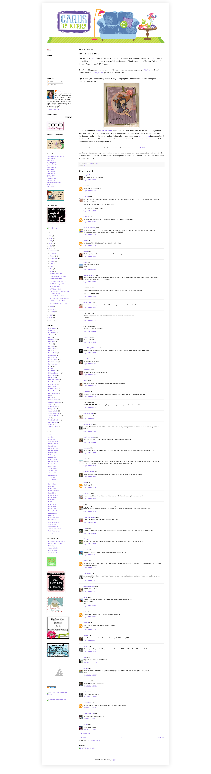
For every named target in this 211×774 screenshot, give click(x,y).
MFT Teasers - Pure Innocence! (59, 298)
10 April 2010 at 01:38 (90, 662)
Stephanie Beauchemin (54, 182)
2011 (50, 246)
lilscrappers (87, 539)
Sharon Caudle (51, 179)
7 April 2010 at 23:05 (90, 307)
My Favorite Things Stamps (56, 541)
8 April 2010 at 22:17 (90, 629)
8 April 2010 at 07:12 (90, 385)
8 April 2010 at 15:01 (90, 533)
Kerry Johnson (62, 91)
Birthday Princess (55, 286)
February (53, 309)
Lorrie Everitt (52, 504)
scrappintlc (87, 370)
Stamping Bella (52, 411)
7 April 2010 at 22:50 (90, 269)
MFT (85, 165)
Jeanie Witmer (52, 468)
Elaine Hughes (52, 455)
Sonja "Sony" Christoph (91, 348)
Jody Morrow (52, 479)
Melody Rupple (52, 511)
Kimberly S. (87, 493)
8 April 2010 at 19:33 (90, 591)
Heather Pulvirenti (53, 461)
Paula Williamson (53, 517)
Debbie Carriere (53, 450)
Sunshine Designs (53, 413)
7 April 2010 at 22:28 (90, 245)
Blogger (113, 760)
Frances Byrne (52, 459)
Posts (51, 81)
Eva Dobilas (52, 457)
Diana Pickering (51, 166)
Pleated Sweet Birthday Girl (58, 276)
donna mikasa (88, 302)
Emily (85, 482)
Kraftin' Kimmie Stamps (55, 543)
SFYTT (50, 404)
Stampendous (52, 406)
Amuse (50, 330)
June (52, 266)
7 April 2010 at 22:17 (90, 191)
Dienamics (51, 341)
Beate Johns (52, 446)
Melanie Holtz (51, 177)
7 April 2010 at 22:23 (90, 222)
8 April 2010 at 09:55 (90, 418)
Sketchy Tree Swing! (56, 279)
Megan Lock (52, 508)
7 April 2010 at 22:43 (90, 256)
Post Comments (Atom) (93, 740)
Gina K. (50, 344)
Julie (142, 147)
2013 (50, 241)
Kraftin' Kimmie (51, 175)
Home (122, 737)
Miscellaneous (52, 375)
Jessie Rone (50, 169)
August (52, 261)
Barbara (86, 391)
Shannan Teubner (53, 522)
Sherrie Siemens (53, 526)
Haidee (86, 692)
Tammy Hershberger (54, 529)
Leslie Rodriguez (89, 437)
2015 (50, 236)
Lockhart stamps (53, 364)
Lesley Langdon (53, 495)
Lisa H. (86, 381)
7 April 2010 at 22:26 (90, 234)
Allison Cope (87, 703)
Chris (85, 528)
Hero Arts (51, 346)
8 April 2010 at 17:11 (90, 555)
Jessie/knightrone (89, 586)
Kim (85, 186)
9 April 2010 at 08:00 (90, 640)
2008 (50, 317)
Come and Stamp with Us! (57, 281)
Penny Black (52, 386)
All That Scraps (52, 552)
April (51, 271)
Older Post (160, 737)
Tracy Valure (50, 186)
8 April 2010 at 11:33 (90, 466)
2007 (50, 320)
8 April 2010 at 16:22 (90, 544)
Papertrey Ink (52, 384)
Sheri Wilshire (51, 180)
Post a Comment (86, 733)
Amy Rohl (51, 437)
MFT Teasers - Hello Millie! (58, 301)
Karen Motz (51, 486)
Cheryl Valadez (51, 162)
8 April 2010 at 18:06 (90, 580)
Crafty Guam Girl (89, 713)
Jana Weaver (88, 359)
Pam (85, 612)
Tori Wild (51, 533)
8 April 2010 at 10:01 (90, 431)
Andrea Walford (53, 441)
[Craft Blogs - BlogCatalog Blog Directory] (59, 694)
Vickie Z (86, 646)
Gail (85, 657)
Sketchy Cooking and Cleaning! (59, 284)
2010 (50, 248)
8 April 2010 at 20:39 (90, 606)
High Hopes (51, 348)
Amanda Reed (51, 158)
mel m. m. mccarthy (90, 228)
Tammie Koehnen (89, 275)
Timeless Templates (54, 420)
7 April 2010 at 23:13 (90, 320)
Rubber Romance (53, 400)
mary (85, 597)
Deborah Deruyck (52, 164)
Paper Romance (53, 382)
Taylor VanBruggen (54, 531)
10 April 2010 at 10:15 (90, 697)
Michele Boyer (88, 424)
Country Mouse (88, 413)
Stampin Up (51, 409)
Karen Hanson (51, 171)
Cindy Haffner (88, 175)
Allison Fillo (51, 435)
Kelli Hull (86, 197)
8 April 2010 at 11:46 (90, 476)
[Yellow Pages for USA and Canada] (51, 687)
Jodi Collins (51, 477)
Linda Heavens (52, 497)
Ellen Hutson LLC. (53, 550)
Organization (52, 377)
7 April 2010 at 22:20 (90, 211)
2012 (50, 243)
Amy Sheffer (87, 573)
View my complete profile (54, 109)
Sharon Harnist (52, 524)
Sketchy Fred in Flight (56, 273)
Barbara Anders (53, 444)
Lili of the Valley (53, 362)
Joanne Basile (52, 475)
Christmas (51, 335)
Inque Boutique (52, 357)
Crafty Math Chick (89, 517)
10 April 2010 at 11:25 (90, 708)
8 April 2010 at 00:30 (90, 364)
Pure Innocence (53, 393)
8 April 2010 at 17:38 (90, 567)
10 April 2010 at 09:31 (90, 686)
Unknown (86, 217)
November (53, 253)
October (52, 256)
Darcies (50, 337)
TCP (49, 418)
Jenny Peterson (51, 168)
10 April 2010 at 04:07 (90, 675)
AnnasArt (87, 681)
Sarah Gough (52, 520)
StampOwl (87, 337)
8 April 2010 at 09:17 (90, 396)
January (52, 312)
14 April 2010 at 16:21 (90, 729)
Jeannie (86, 635)
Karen (85, 262)
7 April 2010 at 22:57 (90, 282)
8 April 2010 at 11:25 (90, 453)
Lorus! (86, 550)
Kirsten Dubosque (53, 491)
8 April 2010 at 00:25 (90, 353)
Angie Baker (50, 160)
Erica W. (86, 448)
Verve (50, 424)
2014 (50, 238)
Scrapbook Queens (54, 402)
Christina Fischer (89, 471)
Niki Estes (51, 515)
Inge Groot (51, 464)
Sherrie (86, 561)
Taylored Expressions (54, 415)
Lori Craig (51, 502)
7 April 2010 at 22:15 (90, 180)
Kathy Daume (52, 488)
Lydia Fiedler (52, 506)
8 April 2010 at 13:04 (90, 498)
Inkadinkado (52, 355)
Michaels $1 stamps (54, 373)
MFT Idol (51, 368)
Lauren (86, 724)
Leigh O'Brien (52, 493)
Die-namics (51, 339)
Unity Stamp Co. (53, 422)
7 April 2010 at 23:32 (90, 331)
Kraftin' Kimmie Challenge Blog (56, 156)
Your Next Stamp (53, 427)
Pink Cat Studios (53, 389)
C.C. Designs (52, 333)
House (50, 350)
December (53, 251)
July (51, 263)
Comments (52, 85)
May (51, 269)
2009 (50, 315)
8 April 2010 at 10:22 (90, 442)
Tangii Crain (50, 184)
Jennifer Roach (52, 470)
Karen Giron (52, 484)
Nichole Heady (52, 513)
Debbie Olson (52, 453)
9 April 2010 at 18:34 (90, 651)
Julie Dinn (51, 482)
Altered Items (52, 328)
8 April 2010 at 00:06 (90, 342)
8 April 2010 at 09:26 (90, 407)
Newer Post (82, 737)
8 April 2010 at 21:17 (90, 617)
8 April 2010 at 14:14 (90, 511)
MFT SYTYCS (52, 371)
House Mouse (52, 353)
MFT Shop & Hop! (55, 289)
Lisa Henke (51, 500)
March (52, 307)
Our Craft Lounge (53, 380)
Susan (85, 240)
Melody (86, 251)
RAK (49, 395)
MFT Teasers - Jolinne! (57, 296)
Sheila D (86, 622)
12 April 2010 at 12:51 (90, 719)
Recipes (50, 397)
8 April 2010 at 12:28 (90, 487)
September (53, 258)
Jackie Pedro (52, 466)
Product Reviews (53, 391)
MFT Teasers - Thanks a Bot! (58, 303)
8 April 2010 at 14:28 (90, 522)
